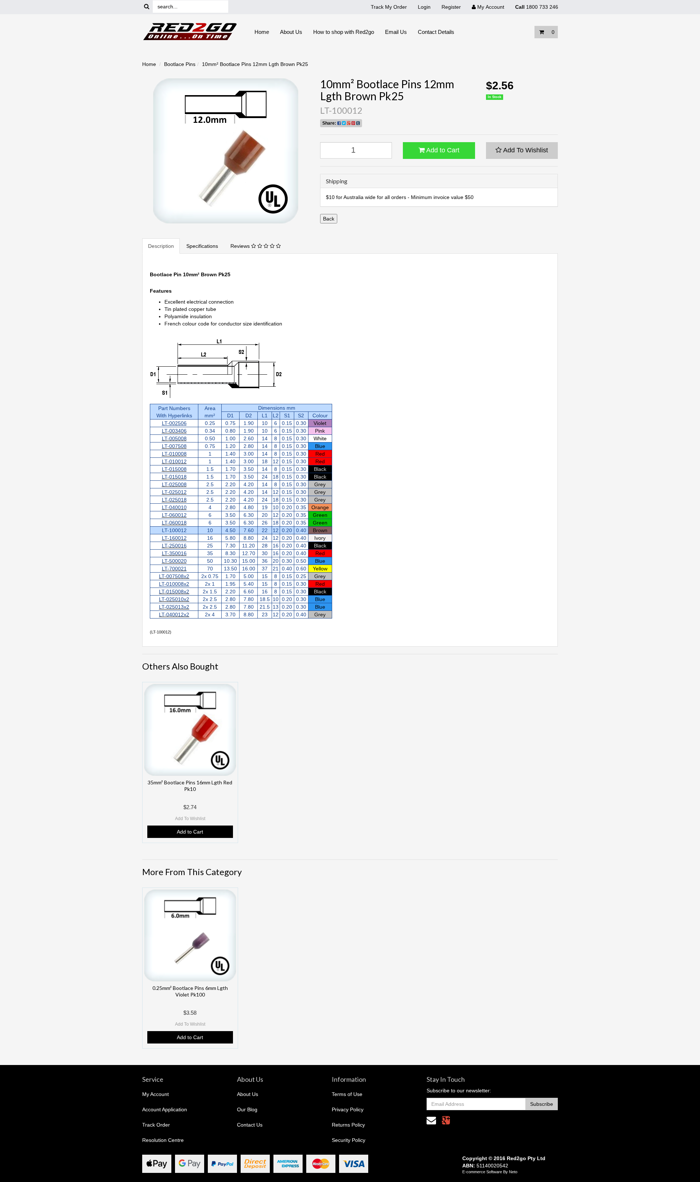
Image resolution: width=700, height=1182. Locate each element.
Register (451, 7)
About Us (291, 32)
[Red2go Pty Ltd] (190, 32)
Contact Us (249, 1125)
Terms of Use (347, 1094)
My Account (155, 1094)
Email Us (396, 32)
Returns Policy (348, 1125)
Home (261, 32)
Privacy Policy (347, 1109)
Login (424, 7)
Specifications (202, 246)
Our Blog (247, 1109)
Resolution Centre (163, 1140)
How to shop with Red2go (343, 32)
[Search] (146, 7)
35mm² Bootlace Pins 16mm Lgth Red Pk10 (190, 785)
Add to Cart (442, 150)
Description (161, 246)
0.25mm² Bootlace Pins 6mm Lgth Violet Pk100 (190, 991)
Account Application (164, 1109)
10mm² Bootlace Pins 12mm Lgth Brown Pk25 (255, 64)
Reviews (240, 246)
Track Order (156, 1125)
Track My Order (389, 7)
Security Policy (348, 1140)
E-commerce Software (482, 1172)
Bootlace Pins (179, 64)
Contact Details (436, 32)
